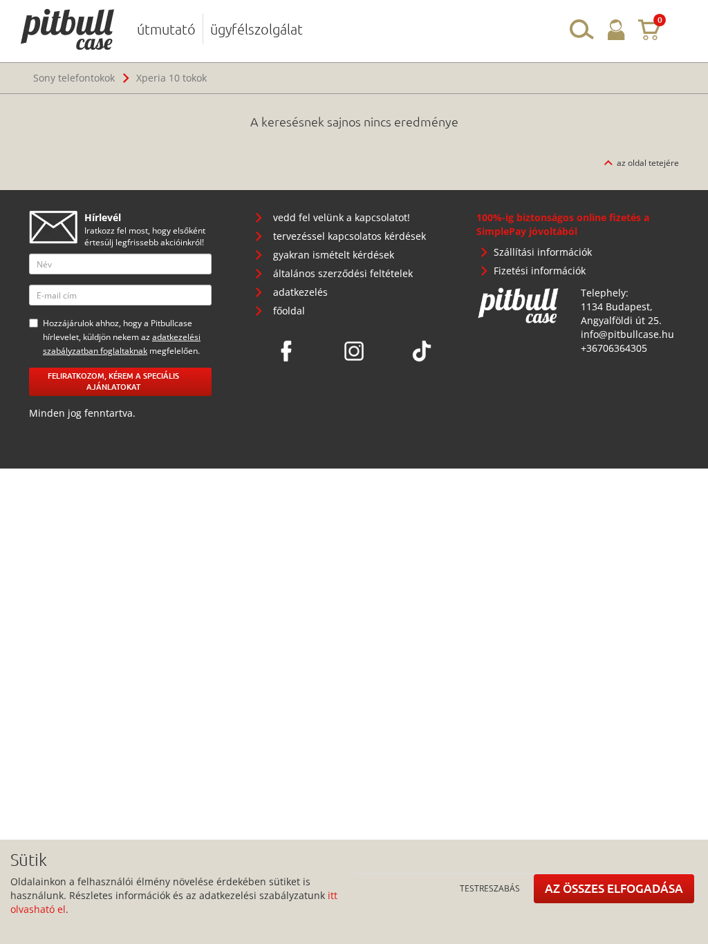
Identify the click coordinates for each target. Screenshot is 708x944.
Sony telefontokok (74, 77)
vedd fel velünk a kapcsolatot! (341, 217)
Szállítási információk (543, 251)
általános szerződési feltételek (343, 273)
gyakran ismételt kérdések (333, 254)
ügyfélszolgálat (256, 29)
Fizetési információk (540, 270)
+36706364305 (614, 348)
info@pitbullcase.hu (627, 334)
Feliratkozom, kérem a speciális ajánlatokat (113, 381)
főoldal (289, 310)
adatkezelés (300, 292)
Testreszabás (490, 888)
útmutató (166, 29)
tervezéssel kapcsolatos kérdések (349, 236)
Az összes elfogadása (614, 888)
